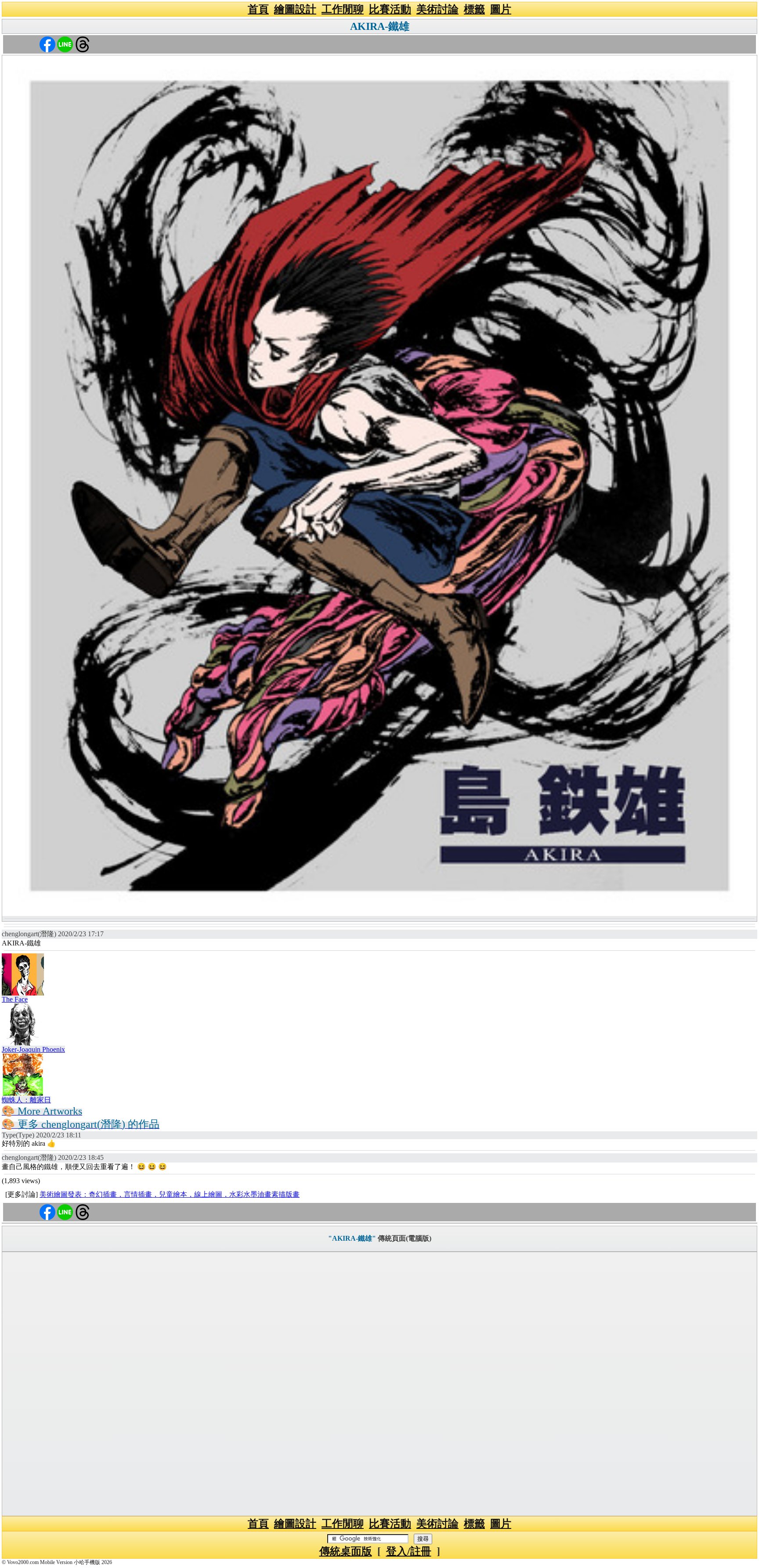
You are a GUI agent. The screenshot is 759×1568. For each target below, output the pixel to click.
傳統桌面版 (345, 1551)
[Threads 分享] (82, 43)
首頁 (258, 9)
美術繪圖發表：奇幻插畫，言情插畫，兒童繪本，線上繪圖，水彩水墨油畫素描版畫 (170, 1194)
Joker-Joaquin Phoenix (33, 1049)
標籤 (474, 9)
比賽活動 (390, 9)
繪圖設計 (295, 9)
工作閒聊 (343, 9)
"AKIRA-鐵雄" (352, 1238)
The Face (15, 999)
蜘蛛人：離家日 (26, 1100)
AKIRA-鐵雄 (379, 26)
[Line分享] (65, 43)
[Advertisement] (379, 1384)
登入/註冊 (408, 1551)
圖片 (500, 9)
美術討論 (437, 9)
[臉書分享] (47, 43)
